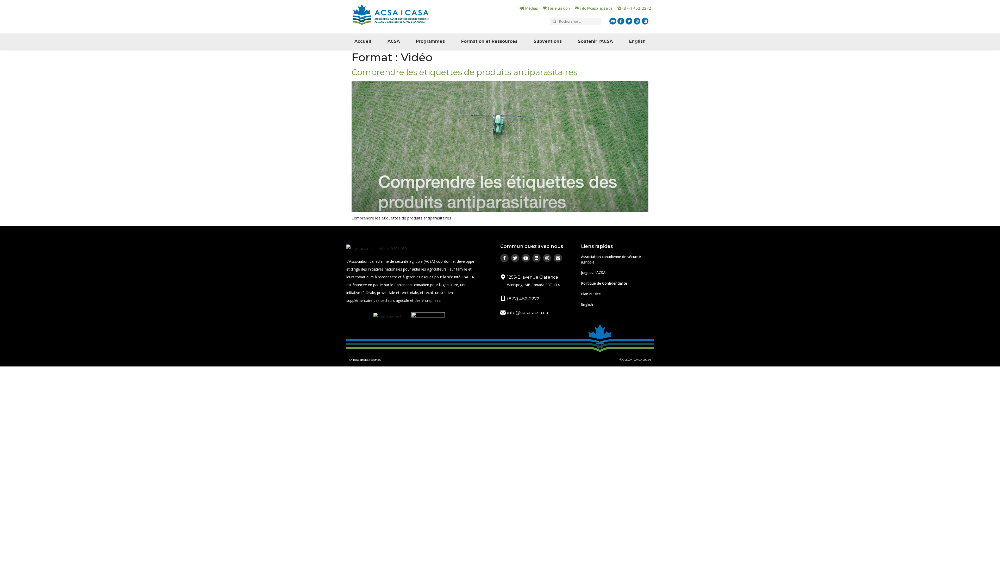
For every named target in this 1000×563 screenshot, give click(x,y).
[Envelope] (558, 258)
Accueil (362, 41)
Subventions (548, 41)
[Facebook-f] (620, 21)
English (637, 41)
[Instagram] (637, 21)
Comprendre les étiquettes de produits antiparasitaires (464, 72)
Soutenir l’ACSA (595, 41)
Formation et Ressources (489, 41)
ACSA (394, 41)
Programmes (430, 41)
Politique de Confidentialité (604, 283)
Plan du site (591, 293)
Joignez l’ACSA (593, 272)
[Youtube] (612, 21)
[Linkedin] (645, 21)
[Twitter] (629, 21)
